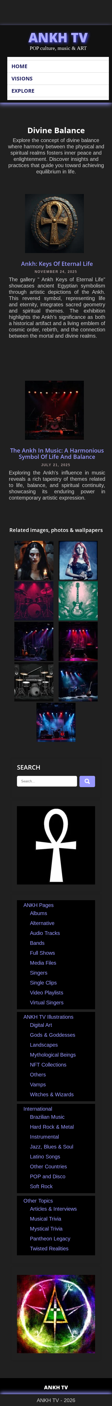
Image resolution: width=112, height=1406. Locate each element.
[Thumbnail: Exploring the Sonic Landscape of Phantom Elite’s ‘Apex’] (78, 699)
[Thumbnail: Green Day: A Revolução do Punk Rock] (78, 659)
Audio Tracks (45, 933)
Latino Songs (45, 1156)
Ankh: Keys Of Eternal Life (57, 263)
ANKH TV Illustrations (48, 1017)
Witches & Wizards (52, 1094)
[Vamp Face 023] (33, 578)
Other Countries (48, 1166)
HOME (19, 66)
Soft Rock (41, 1186)
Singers (38, 973)
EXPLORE (22, 90)
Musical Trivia (45, 1219)
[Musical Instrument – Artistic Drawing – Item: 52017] (78, 619)
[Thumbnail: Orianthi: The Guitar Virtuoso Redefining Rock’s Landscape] (33, 659)
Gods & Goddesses (52, 1035)
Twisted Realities (49, 1248)
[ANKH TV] (56, 883)
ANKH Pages (38, 905)
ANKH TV (58, 37)
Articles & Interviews (53, 1209)
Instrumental (44, 1137)
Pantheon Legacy (50, 1238)
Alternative (42, 923)
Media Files (43, 963)
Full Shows (42, 953)
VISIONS (22, 78)
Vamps (38, 1084)
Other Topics (38, 1201)
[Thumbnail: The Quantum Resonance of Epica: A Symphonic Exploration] (56, 740)
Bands (37, 943)
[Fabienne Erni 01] (78, 578)
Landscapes (44, 1045)
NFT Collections (48, 1065)
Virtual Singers (47, 1002)
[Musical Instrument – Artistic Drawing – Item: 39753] (33, 699)
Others (38, 1074)
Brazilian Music (47, 1117)
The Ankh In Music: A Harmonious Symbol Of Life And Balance (57, 453)
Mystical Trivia (46, 1229)
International (37, 1109)
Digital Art (41, 1025)
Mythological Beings (53, 1055)
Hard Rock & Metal (52, 1127)
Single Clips (43, 983)
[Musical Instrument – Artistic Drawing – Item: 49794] (33, 619)
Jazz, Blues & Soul (51, 1147)
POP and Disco (47, 1176)
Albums (38, 913)
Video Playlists (46, 992)
